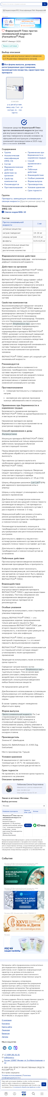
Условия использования (11, 1075)
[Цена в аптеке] (39, 825)
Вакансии (6, 1033)
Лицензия (6, 1030)
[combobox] (21, 4)
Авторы (5, 1037)
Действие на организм (10, 174)
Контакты (6, 1023)
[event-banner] (24, 923)
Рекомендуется (11, 184)
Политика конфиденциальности (16, 1076)
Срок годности (35, 190)
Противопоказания (13, 187)
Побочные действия (32, 170)
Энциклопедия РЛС (12, 10)
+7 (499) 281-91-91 (12, 1055)
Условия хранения (36, 187)
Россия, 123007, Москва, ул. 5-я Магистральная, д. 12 (24, 1061)
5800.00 (28, 825)
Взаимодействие (36, 175)
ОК (44, 1084)
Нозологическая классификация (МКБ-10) (11, 158)
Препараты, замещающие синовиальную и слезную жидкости (23, 200)
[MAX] (15, 1048)
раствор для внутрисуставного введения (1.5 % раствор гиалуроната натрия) (22, 57)
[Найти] (44, 4)
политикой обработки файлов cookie (26, 1087)
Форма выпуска (35, 181)
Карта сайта (7, 1027)
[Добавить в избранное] (3, 30)
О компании (7, 1020)
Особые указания (36, 178)
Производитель (35, 184)
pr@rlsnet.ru (9, 1057)
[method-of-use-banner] (21, 22)
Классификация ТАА (27, 10)
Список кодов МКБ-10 (15, 212)
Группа (7, 152)
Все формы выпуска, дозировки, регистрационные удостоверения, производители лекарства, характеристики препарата (23, 68)
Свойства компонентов (10, 180)
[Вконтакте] (4, 1048)
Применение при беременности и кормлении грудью (37, 155)
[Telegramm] (10, 1048)
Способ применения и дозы (34, 164)
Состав (7, 164)
